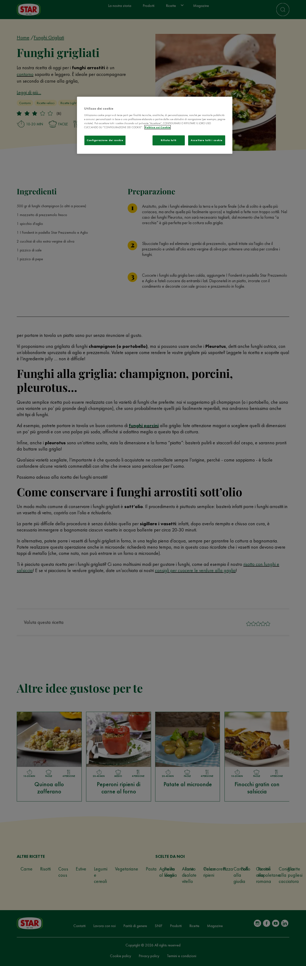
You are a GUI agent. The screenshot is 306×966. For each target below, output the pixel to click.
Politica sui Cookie (157, 127)
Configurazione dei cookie (105, 140)
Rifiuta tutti (168, 140)
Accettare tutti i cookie (207, 140)
